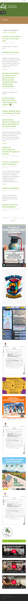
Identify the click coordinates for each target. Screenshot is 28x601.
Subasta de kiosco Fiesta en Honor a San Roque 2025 (11, 38)
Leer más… (5, 69)
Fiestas (12, 42)
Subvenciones (4, 167)
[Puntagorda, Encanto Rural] (10, 6)
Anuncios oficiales (14, 155)
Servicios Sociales (15, 190)
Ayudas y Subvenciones (15, 209)
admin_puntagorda (9, 32)
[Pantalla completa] (24, 556)
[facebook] (22, 1)
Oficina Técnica (13, 166)
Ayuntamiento (4, 157)
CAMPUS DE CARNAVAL (10, 188)
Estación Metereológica (14, 541)
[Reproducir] (4, 556)
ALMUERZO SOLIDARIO (10, 52)
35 (23, 217)
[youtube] (24, 1)
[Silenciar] (21, 556)
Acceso (3, 598)
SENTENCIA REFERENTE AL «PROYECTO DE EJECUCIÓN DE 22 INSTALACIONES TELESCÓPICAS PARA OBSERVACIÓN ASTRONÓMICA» (10, 79)
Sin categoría (13, 54)
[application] (14, 551)
